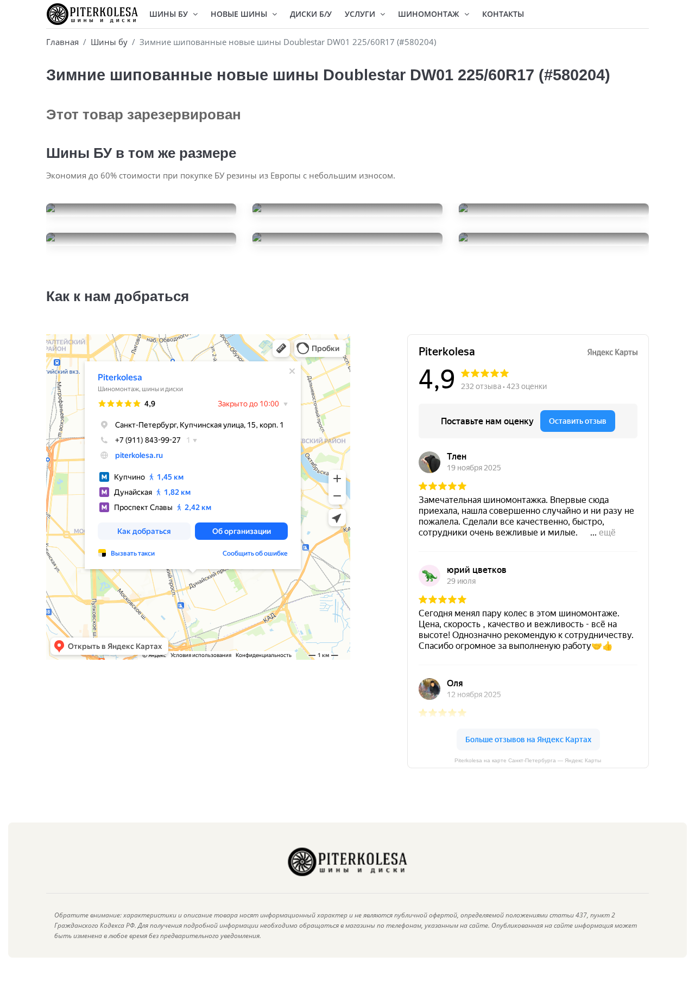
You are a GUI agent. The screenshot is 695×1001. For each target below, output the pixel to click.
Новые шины (240, 14)
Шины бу (109, 41)
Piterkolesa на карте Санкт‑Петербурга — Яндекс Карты (527, 760)
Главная (62, 41)
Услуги (361, 14)
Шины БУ (169, 14)
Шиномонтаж (430, 14)
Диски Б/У (311, 14)
